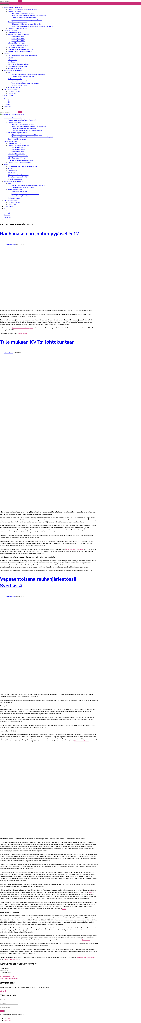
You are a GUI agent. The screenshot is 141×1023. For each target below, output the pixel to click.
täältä (64, 908)
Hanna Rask (9, 353)
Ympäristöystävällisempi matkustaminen (25, 83)
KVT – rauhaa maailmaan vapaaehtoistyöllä (22, 56)
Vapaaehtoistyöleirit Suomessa (18, 35)
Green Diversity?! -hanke (20, 85)
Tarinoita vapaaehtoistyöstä (17, 66)
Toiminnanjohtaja (10, 245)
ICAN (91, 892)
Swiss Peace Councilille (11, 959)
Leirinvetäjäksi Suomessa (16, 43)
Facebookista (22, 334)
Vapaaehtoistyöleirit (14, 11)
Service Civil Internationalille (86, 957)
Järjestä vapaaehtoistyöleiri (17, 47)
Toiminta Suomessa (10, 30)
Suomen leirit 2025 (18, 39)
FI (4, 98)
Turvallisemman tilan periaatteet (23, 77)
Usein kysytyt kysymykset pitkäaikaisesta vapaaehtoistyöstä (32, 26)
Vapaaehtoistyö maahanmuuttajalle (20, 51)
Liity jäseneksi (12, 60)
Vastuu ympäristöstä (15, 79)
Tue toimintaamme (10, 89)
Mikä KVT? (7, 54)
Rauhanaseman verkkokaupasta (22, 328)
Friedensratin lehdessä (81, 741)
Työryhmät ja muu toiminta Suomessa (20, 49)
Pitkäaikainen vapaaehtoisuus (17, 22)
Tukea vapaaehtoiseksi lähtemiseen (24, 18)
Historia (10, 58)
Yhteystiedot (8, 96)
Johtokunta (11, 62)
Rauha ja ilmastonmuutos (20, 81)
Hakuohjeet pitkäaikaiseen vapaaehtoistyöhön (27, 24)
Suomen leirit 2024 (18, 41)
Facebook (7, 104)
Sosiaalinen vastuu (14, 87)
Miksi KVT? (11, 72)
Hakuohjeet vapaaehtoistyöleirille (23, 13)
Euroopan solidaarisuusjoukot (17, 28)
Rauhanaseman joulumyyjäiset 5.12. (40, 233)
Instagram (7, 106)
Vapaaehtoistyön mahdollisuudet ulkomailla (22, 9)
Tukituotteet (12, 94)
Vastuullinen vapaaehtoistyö (13, 70)
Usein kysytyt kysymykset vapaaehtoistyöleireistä (29, 16)
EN (9, 102)
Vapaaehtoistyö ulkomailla (13, 7)
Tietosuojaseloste (7, 976)
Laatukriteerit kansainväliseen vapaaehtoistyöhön (28, 75)
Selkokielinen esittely (15, 68)
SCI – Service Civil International (18, 64)
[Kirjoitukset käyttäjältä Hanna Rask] (2, 353)
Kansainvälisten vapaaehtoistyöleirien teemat (27, 20)
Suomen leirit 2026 (18, 37)
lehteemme (86, 940)
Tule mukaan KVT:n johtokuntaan (37, 342)
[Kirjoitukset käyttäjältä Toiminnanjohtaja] (2, 245)
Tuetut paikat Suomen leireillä (18, 45)
